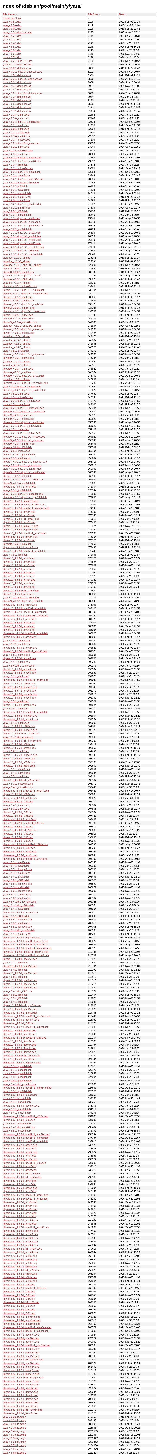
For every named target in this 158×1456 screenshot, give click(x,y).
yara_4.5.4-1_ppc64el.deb (17, 1070)
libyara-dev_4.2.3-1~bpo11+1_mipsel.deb (25, 1137)
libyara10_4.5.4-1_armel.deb (18, 630)
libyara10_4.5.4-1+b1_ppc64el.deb (22, 1005)
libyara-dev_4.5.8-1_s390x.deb (20, 1259)
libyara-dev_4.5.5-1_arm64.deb (20, 1188)
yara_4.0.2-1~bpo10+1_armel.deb (21, 433)
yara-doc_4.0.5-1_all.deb (16, 261)
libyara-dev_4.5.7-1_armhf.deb (19, 1148)
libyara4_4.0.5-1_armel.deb (18, 315)
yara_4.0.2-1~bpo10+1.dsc (17, 61)
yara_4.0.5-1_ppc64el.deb (17, 490)
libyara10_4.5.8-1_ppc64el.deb (20, 987)
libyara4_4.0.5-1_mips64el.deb (20, 286)
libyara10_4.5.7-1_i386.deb (18, 801)
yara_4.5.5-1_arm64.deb (16, 662)
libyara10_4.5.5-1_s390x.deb (19, 794)
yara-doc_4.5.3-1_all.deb (16, 343)
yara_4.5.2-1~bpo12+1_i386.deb (21, 182)
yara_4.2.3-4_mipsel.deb (16, 139)
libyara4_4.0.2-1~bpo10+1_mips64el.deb (25, 293)
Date (121, 14)
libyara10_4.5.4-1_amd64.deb (19, 672)
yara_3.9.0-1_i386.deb (15, 211)
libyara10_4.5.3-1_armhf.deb (18, 583)
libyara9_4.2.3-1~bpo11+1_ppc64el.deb (25, 497)
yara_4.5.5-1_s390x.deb (16, 916)
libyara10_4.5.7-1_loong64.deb (20, 687)
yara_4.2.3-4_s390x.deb (16, 132)
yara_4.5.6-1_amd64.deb (16, 898)
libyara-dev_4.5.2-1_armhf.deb (19, 1170)
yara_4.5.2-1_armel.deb (16, 146)
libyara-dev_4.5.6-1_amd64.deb (20, 1238)
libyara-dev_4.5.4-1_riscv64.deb (20, 1395)
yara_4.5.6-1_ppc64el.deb (17, 1080)
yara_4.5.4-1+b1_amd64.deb (19, 930)
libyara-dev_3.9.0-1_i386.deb (19, 848)
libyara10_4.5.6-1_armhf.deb (18, 558)
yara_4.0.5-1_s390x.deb (16, 350)
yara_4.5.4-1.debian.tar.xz (17, 89)
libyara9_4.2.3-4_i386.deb (17, 544)
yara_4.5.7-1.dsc (12, 57)
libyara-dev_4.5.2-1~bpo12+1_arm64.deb (25, 1195)
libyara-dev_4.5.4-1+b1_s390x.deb (22, 1270)
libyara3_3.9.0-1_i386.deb (17, 447)
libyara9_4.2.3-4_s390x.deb (18, 318)
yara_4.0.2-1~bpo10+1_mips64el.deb (23, 408)
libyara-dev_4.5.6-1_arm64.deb (20, 1152)
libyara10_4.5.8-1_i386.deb (18, 815)
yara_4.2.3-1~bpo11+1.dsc (17, 32)
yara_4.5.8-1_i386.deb (15, 977)
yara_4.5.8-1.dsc (12, 50)
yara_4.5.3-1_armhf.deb (16, 701)
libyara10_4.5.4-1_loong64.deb (20, 730)
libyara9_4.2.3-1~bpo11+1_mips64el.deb (25, 383)
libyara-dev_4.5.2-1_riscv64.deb (20, 1392)
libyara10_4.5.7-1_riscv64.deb (19, 1048)
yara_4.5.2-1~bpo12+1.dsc (17, 64)
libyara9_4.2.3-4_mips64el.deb (20, 322)
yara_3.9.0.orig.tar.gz (14, 1417)
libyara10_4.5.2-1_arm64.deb (19, 579)
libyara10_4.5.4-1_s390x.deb (19, 758)
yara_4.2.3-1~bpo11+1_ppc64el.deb (23, 254)
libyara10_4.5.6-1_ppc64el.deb (20, 980)
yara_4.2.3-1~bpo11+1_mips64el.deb (23, 247)
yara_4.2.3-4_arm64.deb (16, 136)
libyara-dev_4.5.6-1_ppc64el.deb (21, 1341)
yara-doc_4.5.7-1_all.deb (16, 365)
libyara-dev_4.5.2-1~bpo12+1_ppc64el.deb (26, 1345)
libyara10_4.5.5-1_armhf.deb (18, 594)
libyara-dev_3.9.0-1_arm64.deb (20, 537)
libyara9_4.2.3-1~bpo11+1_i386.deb (23, 601)
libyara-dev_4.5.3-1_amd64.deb (20, 1231)
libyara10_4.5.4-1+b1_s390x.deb (21, 780)
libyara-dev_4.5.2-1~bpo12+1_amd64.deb (26, 1227)
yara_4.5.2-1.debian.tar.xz (17, 82)
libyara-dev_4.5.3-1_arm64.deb (20, 1206)
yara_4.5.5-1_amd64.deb (16, 934)
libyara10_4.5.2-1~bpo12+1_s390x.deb (24, 504)
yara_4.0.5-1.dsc (12, 21)
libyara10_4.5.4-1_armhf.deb (18, 576)
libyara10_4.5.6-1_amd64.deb (19, 697)
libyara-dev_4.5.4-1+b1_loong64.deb (23, 1377)
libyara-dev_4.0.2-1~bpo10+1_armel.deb (25, 712)
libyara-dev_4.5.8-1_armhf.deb (19, 1184)
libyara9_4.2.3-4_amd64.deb (18, 443)
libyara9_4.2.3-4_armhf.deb (18, 368)
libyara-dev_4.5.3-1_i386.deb (19, 1309)
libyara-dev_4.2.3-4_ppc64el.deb (21, 1105)
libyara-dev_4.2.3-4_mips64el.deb (21, 1062)
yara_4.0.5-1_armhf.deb (16, 393)
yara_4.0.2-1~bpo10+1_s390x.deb (22, 386)
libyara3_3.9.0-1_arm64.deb (18, 272)
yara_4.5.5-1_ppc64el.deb (17, 1091)
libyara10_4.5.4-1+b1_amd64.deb (21, 733)
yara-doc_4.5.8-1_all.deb (16, 379)
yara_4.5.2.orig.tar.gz (14, 1449)
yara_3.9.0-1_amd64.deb (16, 197)
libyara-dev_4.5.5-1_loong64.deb (21, 1374)
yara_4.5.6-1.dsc (12, 54)
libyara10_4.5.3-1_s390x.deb (19, 765)
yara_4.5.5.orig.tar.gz (14, 1438)
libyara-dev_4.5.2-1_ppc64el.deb (21, 1349)
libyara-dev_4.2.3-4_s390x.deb (20, 798)
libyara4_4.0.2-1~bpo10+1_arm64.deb (24, 311)
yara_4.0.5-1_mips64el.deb (18, 397)
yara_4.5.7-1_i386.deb (15, 962)
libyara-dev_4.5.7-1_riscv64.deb (20, 1399)
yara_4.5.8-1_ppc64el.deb (17, 1077)
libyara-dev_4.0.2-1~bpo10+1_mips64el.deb (27, 948)
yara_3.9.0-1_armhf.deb (16, 129)
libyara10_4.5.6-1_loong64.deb (20, 715)
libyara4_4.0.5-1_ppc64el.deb (19, 454)
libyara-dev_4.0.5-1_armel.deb (19, 637)
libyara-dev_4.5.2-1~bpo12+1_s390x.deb (25, 1116)
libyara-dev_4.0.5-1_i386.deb (19, 1023)
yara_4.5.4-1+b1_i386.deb (17, 991)
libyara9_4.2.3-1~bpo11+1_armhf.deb (23, 422)
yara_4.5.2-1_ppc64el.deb (17, 229)
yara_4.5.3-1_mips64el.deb (18, 783)
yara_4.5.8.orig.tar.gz (14, 1452)
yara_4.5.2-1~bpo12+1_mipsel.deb (22, 157)
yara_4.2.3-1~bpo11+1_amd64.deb (22, 243)
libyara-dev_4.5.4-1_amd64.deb (20, 1234)
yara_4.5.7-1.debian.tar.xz (17, 111)
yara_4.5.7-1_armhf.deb (16, 676)
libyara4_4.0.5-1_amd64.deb (18, 372)
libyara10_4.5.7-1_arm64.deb (19, 512)
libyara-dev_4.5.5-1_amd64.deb (20, 1252)
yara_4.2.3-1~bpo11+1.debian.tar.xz (22, 79)
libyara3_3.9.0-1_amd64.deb (18, 308)
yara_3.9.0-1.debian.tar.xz (17, 68)
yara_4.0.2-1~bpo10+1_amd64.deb (22, 468)
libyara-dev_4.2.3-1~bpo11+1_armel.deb (25, 944)
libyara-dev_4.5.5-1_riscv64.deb (20, 1413)
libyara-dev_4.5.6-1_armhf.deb (19, 1181)
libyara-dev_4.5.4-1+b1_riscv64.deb (22, 1409)
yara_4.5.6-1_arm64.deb (16, 640)
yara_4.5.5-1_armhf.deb (16, 776)
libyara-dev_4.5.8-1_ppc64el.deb (21, 1356)
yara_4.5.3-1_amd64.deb (16, 862)
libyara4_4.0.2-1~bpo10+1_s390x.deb (24, 290)
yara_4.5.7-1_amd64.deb (16, 894)
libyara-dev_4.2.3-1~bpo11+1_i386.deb (24, 1163)
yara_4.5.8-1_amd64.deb (16, 923)
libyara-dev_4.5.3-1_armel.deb (19, 1213)
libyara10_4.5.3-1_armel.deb (18, 622)
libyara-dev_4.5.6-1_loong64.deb (21, 1381)
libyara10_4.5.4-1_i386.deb (18, 833)
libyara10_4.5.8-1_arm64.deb (19, 522)
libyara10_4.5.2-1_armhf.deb (18, 572)
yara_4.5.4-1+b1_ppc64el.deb (19, 1084)
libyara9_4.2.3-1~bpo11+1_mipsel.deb (24, 436)
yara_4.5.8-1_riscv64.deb (17, 1123)
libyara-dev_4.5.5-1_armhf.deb (19, 1191)
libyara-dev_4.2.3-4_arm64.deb (20, 855)
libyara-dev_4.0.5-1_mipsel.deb (20, 1012)
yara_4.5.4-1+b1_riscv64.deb (19, 1127)
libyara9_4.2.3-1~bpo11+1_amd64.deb (24, 472)
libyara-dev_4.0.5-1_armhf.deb (19, 619)
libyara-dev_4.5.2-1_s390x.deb (20, 1256)
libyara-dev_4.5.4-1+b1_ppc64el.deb (23, 1359)
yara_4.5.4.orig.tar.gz (14, 1431)
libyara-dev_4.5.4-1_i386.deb (19, 1306)
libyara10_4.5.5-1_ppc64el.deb (20, 1009)
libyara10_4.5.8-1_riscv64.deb (19, 1052)
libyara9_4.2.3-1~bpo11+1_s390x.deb (23, 375)
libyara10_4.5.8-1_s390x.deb (19, 744)
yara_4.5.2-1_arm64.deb (16, 175)
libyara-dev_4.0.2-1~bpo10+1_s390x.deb (25, 615)
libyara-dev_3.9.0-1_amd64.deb (20, 547)
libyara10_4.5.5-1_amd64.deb (19, 748)
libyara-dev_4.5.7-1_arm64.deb (20, 1145)
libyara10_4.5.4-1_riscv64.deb (19, 1034)
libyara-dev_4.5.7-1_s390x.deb (20, 1266)
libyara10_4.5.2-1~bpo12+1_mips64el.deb (26, 508)
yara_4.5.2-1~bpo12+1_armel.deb (21, 143)
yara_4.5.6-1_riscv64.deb (17, 1112)
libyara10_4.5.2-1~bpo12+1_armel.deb (24, 608)
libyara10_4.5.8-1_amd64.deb (19, 705)
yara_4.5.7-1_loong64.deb (17, 869)
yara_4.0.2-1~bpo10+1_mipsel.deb (22, 465)
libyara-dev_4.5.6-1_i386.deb (19, 1295)
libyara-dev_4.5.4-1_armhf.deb (19, 1155)
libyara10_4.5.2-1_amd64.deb (19, 658)
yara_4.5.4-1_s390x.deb (16, 909)
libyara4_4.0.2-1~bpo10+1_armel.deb (23, 329)
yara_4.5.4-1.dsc (12, 43)
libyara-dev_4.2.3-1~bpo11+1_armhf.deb (25, 859)
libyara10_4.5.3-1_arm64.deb (19, 565)
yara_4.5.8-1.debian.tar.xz (17, 100)
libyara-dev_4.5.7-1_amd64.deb (20, 1241)
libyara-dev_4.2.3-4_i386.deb (19, 1120)
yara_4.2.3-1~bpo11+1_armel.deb (21, 222)
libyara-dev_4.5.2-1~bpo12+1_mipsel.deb (26, 1331)
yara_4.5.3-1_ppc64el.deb (17, 1066)
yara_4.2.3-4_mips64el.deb (18, 150)
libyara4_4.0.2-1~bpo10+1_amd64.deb (24, 390)
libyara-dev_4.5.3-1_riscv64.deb (20, 1388)
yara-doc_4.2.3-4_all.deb (16, 283)
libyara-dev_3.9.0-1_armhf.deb (19, 486)
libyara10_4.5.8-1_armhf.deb (18, 587)
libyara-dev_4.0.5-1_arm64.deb (20, 647)
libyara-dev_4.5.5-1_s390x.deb (20, 1281)
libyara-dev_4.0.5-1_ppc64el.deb (21, 1019)
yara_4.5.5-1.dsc (12, 46)
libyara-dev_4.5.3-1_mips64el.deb (21, 1316)
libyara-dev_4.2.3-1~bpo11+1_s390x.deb (25, 844)
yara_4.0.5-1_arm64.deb (16, 404)
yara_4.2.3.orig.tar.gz (14, 1427)
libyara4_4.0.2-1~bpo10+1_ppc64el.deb (25, 461)
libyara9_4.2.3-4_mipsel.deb (18, 418)
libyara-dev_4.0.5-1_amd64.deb (20, 719)
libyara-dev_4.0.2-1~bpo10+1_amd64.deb (26, 790)
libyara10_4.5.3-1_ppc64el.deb (20, 966)
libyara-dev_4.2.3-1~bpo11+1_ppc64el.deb (26, 1134)
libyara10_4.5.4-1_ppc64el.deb (20, 959)
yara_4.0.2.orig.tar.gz (14, 1420)
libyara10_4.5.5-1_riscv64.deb (19, 1059)
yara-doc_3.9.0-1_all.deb (16, 257)
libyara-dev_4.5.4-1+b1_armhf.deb (22, 1173)
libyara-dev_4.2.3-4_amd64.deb (20, 912)
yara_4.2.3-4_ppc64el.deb (17, 215)
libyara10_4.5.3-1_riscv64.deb (19, 1030)
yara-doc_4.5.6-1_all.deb (16, 361)
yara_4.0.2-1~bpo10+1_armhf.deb (21, 401)
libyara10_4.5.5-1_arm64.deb (19, 540)
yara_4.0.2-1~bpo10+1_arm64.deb (22, 426)
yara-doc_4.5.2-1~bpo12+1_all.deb (22, 325)
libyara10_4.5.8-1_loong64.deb (20, 694)
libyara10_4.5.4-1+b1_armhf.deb (21, 590)
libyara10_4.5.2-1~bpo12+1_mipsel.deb (25, 612)
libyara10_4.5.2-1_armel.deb (18, 626)
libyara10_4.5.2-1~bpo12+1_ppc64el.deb (25, 952)
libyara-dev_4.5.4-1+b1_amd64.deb (22, 1248)
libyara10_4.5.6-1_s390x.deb (19, 726)
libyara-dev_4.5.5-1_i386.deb (19, 1313)
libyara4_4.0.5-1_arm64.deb (18, 300)
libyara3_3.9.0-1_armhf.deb (18, 268)
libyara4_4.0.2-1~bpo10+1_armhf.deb (23, 304)
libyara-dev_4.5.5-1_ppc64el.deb (21, 1363)
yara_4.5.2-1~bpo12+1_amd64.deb (22, 204)
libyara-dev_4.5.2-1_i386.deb (19, 1284)
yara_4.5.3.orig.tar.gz (14, 1434)
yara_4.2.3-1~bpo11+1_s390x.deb (21, 232)
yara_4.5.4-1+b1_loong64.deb (19, 901)
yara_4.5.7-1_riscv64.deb (17, 1109)
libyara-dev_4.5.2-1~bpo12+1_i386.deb (24, 1288)
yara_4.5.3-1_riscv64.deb (17, 1098)
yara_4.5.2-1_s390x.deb (16, 190)
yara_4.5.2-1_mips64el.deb (18, 168)
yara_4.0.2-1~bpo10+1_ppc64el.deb (23, 494)
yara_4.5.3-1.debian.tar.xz (17, 86)
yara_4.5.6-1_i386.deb (15, 969)
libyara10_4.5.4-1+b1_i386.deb (20, 830)
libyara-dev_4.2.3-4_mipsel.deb (20, 1095)
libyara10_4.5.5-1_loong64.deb (20, 755)
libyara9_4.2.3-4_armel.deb (18, 415)
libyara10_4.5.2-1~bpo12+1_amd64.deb (25, 651)
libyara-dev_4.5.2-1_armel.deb (19, 1223)
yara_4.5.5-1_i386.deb (15, 994)
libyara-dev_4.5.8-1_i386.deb (19, 1299)
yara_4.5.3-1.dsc (12, 39)
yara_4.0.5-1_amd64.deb (16, 458)
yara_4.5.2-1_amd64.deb (16, 207)
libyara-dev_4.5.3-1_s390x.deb (20, 1277)
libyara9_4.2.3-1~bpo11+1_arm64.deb (24, 411)
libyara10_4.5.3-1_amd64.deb (19, 669)
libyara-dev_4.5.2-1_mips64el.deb (21, 1324)
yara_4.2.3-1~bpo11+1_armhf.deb (21, 218)
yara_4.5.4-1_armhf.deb (16, 723)
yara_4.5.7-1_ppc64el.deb (17, 1073)
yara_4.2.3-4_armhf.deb (16, 114)
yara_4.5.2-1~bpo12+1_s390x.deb (22, 172)
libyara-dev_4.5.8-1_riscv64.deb (20, 1402)
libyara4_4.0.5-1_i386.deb (17, 476)
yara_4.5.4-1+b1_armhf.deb (18, 737)
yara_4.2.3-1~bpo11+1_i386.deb (21, 250)
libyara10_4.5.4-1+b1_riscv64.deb (21, 1055)
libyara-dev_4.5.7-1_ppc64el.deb (21, 1334)
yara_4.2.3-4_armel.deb (16, 118)
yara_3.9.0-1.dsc (12, 28)
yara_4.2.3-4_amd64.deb (16, 154)
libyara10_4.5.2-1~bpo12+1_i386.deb (23, 823)
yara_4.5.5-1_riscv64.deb (17, 1130)
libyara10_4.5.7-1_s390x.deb (19, 683)
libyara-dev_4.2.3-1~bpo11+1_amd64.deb (26, 955)
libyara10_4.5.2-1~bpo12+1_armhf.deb (24, 551)
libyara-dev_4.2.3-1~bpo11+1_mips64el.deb (27, 1087)
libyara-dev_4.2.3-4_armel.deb (19, 851)
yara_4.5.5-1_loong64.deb (17, 926)
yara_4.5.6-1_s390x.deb (16, 876)
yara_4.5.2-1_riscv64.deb (17, 193)
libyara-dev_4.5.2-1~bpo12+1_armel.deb (25, 1198)
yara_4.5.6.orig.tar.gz (14, 1442)
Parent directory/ (12, 18)
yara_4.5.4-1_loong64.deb (17, 919)
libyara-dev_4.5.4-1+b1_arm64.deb (22, 1177)
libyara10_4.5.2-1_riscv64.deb (19, 1041)
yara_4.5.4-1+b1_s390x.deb (18, 905)
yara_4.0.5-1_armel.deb (16, 429)
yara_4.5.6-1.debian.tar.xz (17, 107)
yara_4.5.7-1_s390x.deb (16, 866)
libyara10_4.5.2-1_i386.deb (18, 826)
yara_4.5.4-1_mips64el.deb (18, 787)
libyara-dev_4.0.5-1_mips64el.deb (21, 937)
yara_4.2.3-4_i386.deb (15, 164)
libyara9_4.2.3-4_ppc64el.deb (19, 483)
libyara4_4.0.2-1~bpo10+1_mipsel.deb (24, 354)
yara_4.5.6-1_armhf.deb (16, 708)
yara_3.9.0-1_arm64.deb (16, 200)
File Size (93, 14)
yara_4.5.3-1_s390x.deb (16, 887)
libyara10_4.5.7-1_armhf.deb (18, 569)
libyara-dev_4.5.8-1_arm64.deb (20, 1159)
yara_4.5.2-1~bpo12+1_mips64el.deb (23, 179)
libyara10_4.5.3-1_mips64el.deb (20, 526)
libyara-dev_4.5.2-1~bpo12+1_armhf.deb (25, 1141)
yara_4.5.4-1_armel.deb (16, 805)
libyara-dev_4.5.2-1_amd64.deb (20, 1220)
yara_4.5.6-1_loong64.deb (17, 891)
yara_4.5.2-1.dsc (12, 36)
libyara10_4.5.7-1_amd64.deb (19, 690)
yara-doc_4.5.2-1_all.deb (16, 347)
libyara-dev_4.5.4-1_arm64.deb (20, 1209)
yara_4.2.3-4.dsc (12, 25)
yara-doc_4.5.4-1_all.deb (16, 340)
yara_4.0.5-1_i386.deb (15, 554)
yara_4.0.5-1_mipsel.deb (16, 451)
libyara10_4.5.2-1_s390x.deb (19, 762)
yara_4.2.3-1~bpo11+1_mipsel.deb (22, 240)
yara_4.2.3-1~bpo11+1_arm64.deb (22, 236)
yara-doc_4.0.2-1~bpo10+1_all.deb (22, 265)
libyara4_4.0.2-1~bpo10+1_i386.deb (23, 479)
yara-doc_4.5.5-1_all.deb (16, 336)
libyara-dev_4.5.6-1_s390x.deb (20, 1263)
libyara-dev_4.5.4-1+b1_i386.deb (21, 1302)
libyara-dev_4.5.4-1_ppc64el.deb (21, 1352)
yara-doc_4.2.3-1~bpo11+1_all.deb (22, 275)
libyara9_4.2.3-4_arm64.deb (18, 358)
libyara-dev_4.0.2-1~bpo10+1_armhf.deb (25, 633)
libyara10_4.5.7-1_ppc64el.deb (20, 984)
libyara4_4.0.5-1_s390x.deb (18, 279)
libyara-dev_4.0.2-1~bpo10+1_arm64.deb (25, 680)
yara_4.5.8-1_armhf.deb (16, 751)
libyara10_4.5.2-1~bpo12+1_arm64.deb (24, 533)
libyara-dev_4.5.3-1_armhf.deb (19, 1166)
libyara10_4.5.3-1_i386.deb (18, 841)
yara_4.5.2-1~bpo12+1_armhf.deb (21, 121)
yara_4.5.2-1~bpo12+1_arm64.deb (22, 161)
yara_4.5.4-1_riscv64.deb (17, 1102)
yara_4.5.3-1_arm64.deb (16, 769)
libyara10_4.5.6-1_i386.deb (18, 812)
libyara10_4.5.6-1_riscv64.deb (19, 1044)
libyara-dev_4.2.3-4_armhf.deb (19, 819)
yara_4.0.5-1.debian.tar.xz (17, 75)
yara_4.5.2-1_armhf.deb (16, 125)
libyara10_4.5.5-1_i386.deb (18, 837)
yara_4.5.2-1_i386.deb (15, 186)
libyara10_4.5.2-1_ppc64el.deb (20, 973)
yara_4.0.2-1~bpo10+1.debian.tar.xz (22, 71)
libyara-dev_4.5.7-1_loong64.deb (21, 1370)
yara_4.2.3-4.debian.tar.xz (17, 97)
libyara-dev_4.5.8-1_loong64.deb (21, 1366)
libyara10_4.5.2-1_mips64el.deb (20, 501)
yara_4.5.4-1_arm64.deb (16, 773)
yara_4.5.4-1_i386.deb (15, 1002)
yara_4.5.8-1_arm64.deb (16, 655)
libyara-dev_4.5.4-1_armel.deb (19, 1216)
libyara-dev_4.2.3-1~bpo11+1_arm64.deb (25, 941)
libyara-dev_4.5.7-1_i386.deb (19, 1291)
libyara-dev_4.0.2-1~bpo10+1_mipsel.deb (26, 1027)
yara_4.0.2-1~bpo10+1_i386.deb (21, 597)
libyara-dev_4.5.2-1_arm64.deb (20, 1202)
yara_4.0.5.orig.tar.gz (14, 1424)
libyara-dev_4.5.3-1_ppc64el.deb (21, 1338)
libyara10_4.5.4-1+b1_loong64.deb (22, 740)
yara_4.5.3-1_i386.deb (15, 998)
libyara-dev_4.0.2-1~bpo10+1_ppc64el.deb (26, 1016)
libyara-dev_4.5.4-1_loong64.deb (21, 1384)
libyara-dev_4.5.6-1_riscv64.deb (20, 1406)
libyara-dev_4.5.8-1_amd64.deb (20, 1245)
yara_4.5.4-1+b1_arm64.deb (18, 665)
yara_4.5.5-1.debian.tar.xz (17, 104)
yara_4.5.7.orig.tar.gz (14, 1445)
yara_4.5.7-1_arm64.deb (16, 644)
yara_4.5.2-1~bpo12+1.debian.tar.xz (22, 93)
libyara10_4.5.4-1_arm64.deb (19, 562)
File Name (9, 14)
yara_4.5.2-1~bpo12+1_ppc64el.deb (23, 225)
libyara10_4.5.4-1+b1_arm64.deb (21, 519)
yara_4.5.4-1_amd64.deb (16, 873)
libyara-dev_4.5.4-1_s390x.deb (20, 1273)
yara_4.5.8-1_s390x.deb (16, 880)
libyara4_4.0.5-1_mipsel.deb (18, 333)
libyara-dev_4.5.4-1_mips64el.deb (21, 1320)
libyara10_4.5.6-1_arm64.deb (19, 515)
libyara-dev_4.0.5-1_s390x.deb (20, 604)
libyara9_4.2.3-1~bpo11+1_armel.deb (23, 440)
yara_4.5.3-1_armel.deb (16, 808)
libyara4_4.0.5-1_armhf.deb (18, 297)
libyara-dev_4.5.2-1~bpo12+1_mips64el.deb (27, 1327)
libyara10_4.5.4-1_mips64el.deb (20, 529)
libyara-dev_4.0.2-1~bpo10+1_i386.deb (24, 1037)
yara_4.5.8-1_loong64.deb (17, 884)
